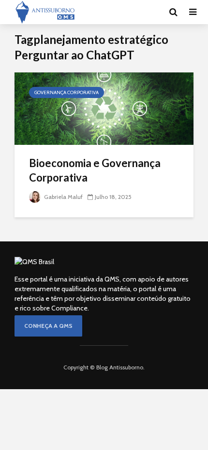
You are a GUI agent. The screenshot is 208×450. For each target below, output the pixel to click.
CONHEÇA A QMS (48, 325)
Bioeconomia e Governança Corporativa (95, 170)
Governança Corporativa (66, 92)
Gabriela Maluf (63, 196)
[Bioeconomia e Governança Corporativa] (104, 107)
